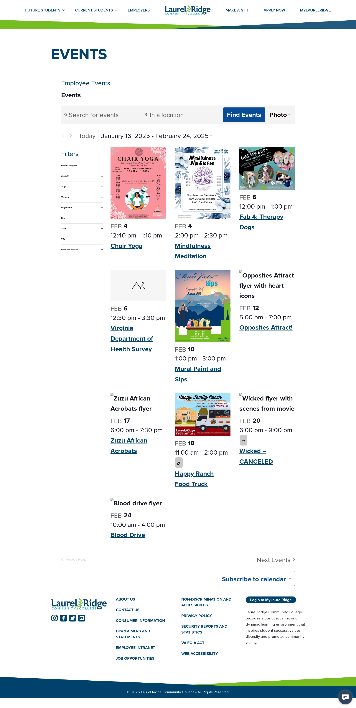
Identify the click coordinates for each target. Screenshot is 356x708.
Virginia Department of (132, 338)
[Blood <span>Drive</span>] (138, 503)
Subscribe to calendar (254, 579)
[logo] (79, 604)
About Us (125, 599)
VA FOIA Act (192, 643)
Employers (139, 10)
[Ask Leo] (345, 697)
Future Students (42, 10)
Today (87, 135)
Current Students (94, 10)
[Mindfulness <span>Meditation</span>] (202, 183)
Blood (128, 534)
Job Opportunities (135, 658)
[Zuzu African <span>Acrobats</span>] (138, 403)
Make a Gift (237, 10)
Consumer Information (140, 620)
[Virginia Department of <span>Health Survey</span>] (138, 285)
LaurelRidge (315, 10)
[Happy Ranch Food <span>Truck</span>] (202, 414)
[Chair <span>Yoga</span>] (138, 183)
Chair (126, 245)
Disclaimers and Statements (133, 634)
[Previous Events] (63, 135)
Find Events (244, 114)
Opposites (266, 327)
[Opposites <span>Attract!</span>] (267, 285)
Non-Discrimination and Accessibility (206, 602)
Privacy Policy (196, 616)
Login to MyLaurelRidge (271, 600)
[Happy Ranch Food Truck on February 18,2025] (178, 463)
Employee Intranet (135, 647)
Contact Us (128, 610)
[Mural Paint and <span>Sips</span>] (202, 306)
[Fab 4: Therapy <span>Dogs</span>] (267, 168)
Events (71, 95)
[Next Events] (70, 135)
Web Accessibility (199, 653)
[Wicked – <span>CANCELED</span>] (267, 403)
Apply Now (274, 10)
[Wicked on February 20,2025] (243, 440)
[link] (54, 618)
